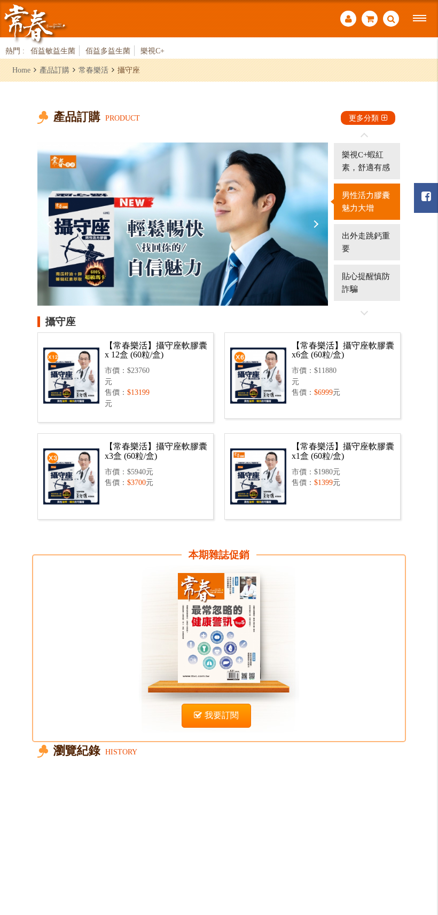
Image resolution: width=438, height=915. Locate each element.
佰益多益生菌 (107, 50)
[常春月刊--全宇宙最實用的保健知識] (34, 23)
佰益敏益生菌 (52, 50)
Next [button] (314, 224)
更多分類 (364, 118)
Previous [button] (50, 224)
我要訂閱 (222, 715)
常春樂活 (93, 70)
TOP (417, 848)
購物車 (369, 20)
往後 (364, 312)
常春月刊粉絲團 (426, 198)
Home (21, 70)
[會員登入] (348, 20)
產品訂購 (54, 70)
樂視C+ (152, 50)
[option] (182, 224)
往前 (364, 135)
